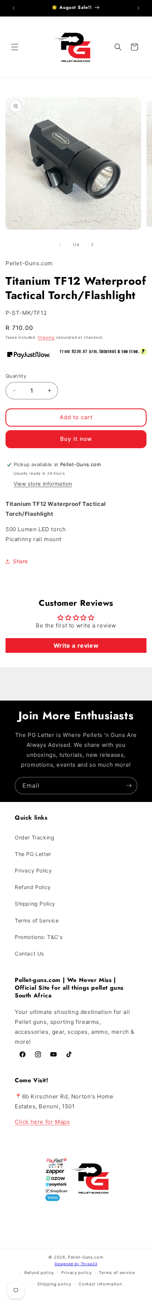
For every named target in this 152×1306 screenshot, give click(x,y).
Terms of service (117, 1272)
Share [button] (20, 561)
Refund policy (39, 1272)
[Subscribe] (129, 785)
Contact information (100, 1284)
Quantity (16, 376)
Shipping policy (54, 1284)
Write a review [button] (76, 645)
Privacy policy (76, 1272)
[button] (15, 47)
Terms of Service (37, 920)
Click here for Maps (42, 1121)
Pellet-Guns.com (86, 1257)
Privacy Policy (33, 870)
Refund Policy (33, 887)
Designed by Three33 (76, 1264)
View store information (43, 484)
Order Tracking (34, 837)
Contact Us (29, 953)
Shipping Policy (35, 903)
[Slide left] (60, 245)
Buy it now (76, 438)
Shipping (46, 337)
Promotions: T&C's (38, 937)
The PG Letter (33, 854)
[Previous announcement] (14, 8)
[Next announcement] (138, 8)
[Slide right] (92, 245)
